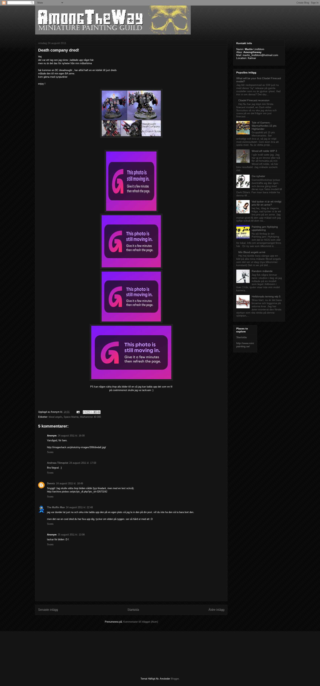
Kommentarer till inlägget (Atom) (140, 621)
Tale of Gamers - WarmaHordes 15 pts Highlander (264, 125)
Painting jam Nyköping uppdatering (265, 228)
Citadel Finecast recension (253, 100)
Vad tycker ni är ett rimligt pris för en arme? (266, 203)
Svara (50, 452)
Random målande (262, 271)
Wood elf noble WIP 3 (264, 150)
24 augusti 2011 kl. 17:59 (82, 462)
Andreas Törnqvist (57, 462)
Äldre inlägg (216, 609)
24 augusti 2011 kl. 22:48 (79, 507)
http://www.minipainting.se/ (245, 345)
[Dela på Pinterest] (99, 412)
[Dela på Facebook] (95, 412)
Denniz (51, 483)
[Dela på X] (92, 412)
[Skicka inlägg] (78, 411)
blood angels (55, 416)
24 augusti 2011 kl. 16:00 (71, 435)
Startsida (133, 609)
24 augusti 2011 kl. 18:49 (69, 483)
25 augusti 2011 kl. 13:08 (71, 534)
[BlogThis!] (88, 412)
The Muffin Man (56, 507)
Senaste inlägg (48, 609)
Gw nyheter (258, 176)
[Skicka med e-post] (84, 412)
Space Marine (71, 416)
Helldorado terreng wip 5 (266, 296)
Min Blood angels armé (251, 252)
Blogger (175, 678)
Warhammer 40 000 (90, 416)
